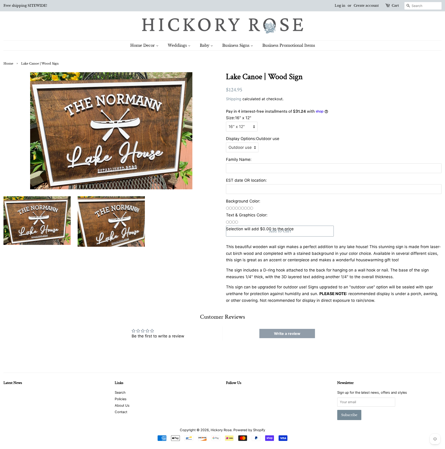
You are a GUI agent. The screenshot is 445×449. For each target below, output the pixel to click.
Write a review (287, 333)
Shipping (233, 99)
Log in (340, 5)
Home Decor (143, 45)
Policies (121, 399)
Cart (395, 5)
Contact (121, 412)
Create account (366, 5)
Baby (205, 45)
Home (8, 63)
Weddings (178, 45)
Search (120, 392)
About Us (122, 405)
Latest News (12, 382)
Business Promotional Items (288, 45)
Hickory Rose (221, 430)
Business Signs (236, 45)
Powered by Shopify (249, 430)
